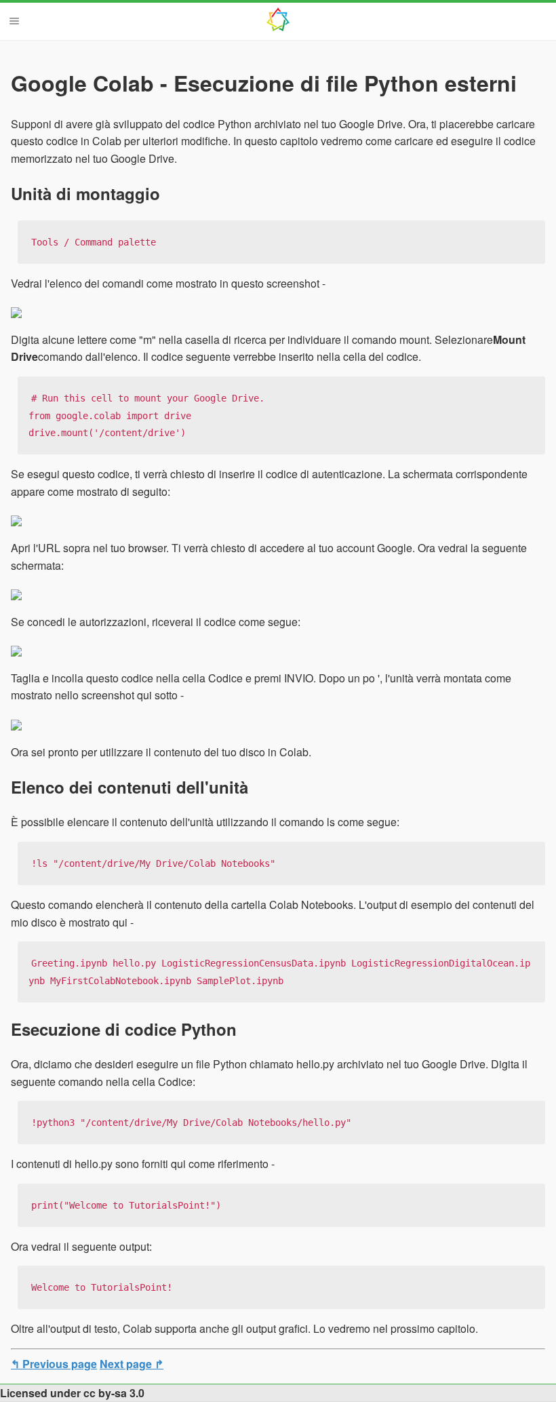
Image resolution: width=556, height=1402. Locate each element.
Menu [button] (14, 21)
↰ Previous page (54, 1363)
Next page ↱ (131, 1363)
